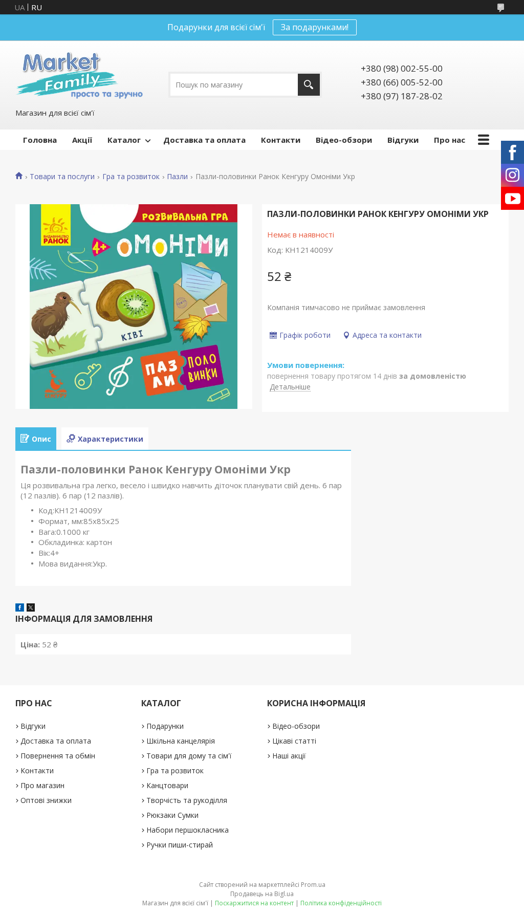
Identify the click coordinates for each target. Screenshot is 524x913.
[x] (31, 608)
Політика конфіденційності (341, 903)
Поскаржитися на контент (254, 903)
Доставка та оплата (204, 140)
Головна (40, 140)
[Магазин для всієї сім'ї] (79, 73)
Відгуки (403, 140)
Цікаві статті (294, 741)
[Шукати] (309, 85)
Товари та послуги (62, 176)
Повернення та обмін (57, 755)
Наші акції (289, 755)
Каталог (124, 140)
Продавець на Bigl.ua (262, 893)
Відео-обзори (344, 140)
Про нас (449, 140)
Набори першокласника (187, 830)
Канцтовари (167, 785)
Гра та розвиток (131, 176)
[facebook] (19, 608)
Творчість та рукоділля (186, 800)
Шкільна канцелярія (180, 741)
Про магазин (42, 785)
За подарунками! (314, 27)
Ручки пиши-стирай (179, 845)
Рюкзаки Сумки (172, 815)
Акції (82, 140)
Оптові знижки (46, 800)
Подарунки (165, 726)
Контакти (280, 140)
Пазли (177, 176)
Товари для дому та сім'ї (189, 755)
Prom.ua (313, 884)
